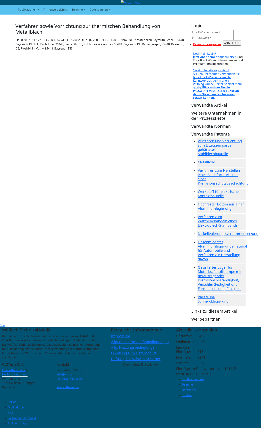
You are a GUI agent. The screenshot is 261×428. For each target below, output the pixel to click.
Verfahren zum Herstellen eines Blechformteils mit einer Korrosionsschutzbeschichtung (223, 177)
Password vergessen (207, 44)
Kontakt (187, 395)
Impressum (120, 336)
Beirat (12, 402)
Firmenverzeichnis (55, 10)
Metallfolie (206, 162)
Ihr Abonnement (193, 379)
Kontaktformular (67, 387)
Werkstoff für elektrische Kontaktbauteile (218, 193)
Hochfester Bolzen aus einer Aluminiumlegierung (221, 206)
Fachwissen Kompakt (22, 418)
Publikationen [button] (27, 10)
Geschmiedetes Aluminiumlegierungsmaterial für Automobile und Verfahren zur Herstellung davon (222, 250)
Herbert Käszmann (15, 374)
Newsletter (189, 390)
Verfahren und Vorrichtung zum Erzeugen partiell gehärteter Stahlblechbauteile (220, 147)
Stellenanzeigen (18, 423)
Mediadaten (16, 407)
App (10, 413)
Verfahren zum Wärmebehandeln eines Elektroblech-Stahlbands (218, 221)
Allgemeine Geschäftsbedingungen (140, 341)
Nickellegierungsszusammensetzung (228, 233)
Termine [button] (77, 10)
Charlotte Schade (13, 370)
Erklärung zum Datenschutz (133, 353)
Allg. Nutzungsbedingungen (134, 347)
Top (2, 325)
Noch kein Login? (215, 55)
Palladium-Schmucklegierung (213, 299)
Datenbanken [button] (98, 10)
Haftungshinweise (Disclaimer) (136, 358)
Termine (187, 384)
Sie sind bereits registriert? (217, 84)
